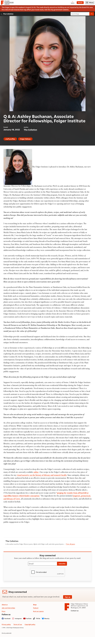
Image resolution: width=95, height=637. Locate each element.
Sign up (67, 597)
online (36, 472)
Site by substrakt (6, 633)
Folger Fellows (25, 139)
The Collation (8, 14)
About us (5, 604)
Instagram (18, 618)
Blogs (35, 604)
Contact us (74, 611)
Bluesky (46, 618)
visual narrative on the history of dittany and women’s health (41, 475)
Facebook (7, 618)
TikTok (38, 618)
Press (3, 611)
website (65, 10)
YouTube (29, 618)
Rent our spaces (38, 611)
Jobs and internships (8, 608)
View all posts (70, 544)
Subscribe (62, 564)
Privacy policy (6, 624)
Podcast (35, 608)
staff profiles (10, 139)
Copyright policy (30, 624)
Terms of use (17, 624)
